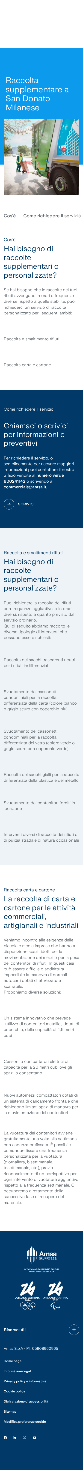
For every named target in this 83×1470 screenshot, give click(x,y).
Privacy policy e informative (25, 1381)
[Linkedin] (14, 1437)
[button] (10, 215)
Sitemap (10, 1411)
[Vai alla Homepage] (41, 1278)
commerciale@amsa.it (25, 486)
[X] (24, 1437)
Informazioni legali (18, 1371)
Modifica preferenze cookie (25, 1421)
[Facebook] (5, 1437)
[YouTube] (34, 1437)
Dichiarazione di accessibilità (26, 1401)
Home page (12, 1361)
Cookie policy (14, 1391)
